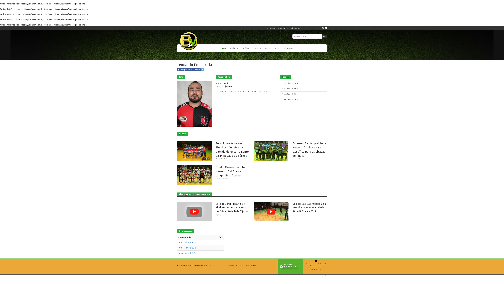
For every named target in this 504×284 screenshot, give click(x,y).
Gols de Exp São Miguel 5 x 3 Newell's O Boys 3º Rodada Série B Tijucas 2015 (309, 207)
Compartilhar (190, 70)
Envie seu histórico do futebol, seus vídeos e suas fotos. (242, 91)
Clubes (233, 48)
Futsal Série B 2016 (290, 89)
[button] (234, 48)
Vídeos (268, 48)
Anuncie (231, 266)
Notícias (245, 48)
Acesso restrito (251, 266)
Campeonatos (288, 48)
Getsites (324, 276)
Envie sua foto (283, 28)
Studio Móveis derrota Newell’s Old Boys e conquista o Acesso (230, 171)
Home (224, 48)
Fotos (276, 48)
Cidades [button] (256, 48)
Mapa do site (240, 266)
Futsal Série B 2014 (290, 99)
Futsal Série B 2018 (290, 83)
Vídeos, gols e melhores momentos (194, 194)
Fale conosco (295, 28)
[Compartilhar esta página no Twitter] (202, 69)
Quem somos (271, 28)
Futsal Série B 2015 (290, 94)
